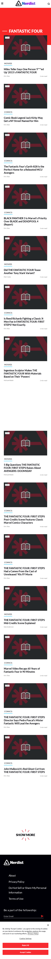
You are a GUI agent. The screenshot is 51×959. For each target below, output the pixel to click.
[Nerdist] (25, 4)
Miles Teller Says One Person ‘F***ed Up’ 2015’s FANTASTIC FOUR (24, 71)
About (12, 875)
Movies (8, 63)
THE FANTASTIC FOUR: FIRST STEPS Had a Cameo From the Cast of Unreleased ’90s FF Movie (24, 571)
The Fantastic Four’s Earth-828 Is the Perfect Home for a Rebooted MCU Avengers (24, 169)
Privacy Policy (16, 881)
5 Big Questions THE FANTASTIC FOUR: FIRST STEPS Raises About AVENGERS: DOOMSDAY (22, 467)
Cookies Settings (25, 939)
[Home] (13, 864)
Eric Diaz (7, 76)
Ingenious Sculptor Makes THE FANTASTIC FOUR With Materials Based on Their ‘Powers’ (22, 373)
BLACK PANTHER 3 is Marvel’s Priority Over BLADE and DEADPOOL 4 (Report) (25, 221)
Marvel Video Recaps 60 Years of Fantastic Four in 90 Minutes (22, 670)
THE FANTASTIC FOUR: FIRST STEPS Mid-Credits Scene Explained (24, 621)
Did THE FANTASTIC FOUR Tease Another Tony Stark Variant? (22, 271)
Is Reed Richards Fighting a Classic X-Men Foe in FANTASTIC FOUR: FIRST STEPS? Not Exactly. (24, 321)
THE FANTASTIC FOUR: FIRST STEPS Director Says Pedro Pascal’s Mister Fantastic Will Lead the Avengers (24, 720)
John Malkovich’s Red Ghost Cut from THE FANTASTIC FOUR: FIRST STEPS (24, 770)
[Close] (48, 925)
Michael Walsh (9, 380)
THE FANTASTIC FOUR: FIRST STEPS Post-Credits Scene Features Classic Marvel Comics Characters (24, 519)
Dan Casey (7, 277)
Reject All (25, 945)
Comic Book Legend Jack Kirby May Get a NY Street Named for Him (23, 119)
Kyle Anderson (9, 627)
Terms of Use (16, 898)
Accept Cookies (25, 952)
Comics (8, 112)
